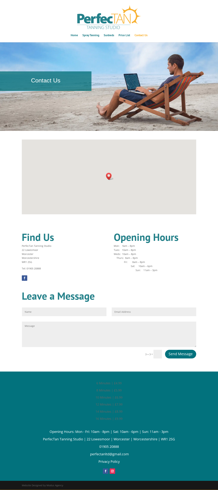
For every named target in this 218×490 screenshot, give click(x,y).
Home (74, 35)
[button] (110, 176)
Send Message (181, 353)
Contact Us (141, 35)
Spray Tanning (90, 35)
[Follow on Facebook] (24, 278)
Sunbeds (109, 35)
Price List (124, 35)
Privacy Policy (109, 461)
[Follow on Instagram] (112, 471)
